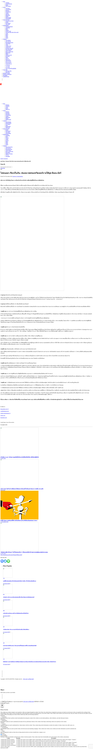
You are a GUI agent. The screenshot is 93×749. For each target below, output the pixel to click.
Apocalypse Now (9, 146)
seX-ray (7, 58)
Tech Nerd (8, 24)
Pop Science (8, 23)
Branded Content (6, 73)
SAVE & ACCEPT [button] (4, 747)
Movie (7, 34)
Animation (8, 27)
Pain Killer (8, 152)
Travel (7, 38)
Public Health (8, 17)
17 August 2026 (6, 648)
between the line (9, 149)
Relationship (8, 126)
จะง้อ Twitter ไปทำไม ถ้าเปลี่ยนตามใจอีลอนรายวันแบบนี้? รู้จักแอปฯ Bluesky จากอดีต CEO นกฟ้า (22, 488)
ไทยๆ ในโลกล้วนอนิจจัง (11, 68)
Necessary (4, 734)
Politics (7, 16)
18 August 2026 (6, 583)
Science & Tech (6, 19)
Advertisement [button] (3, 726)
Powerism (8, 56)
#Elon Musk (3, 554)
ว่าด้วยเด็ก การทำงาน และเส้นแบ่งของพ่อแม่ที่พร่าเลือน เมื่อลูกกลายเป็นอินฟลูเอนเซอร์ (18, 597)
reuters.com (3, 415)
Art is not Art (8, 41)
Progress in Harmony (7, 74)
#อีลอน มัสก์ (19, 554)
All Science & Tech (9, 20)
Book (7, 28)
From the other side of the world (12, 32)
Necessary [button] (3, 733)
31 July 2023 (3, 553)
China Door (8, 43)
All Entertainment (9, 26)
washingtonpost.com (5, 411)
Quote (7, 107)
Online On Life (9, 55)
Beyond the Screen (9, 42)
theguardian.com (4, 409)
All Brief (7, 2)
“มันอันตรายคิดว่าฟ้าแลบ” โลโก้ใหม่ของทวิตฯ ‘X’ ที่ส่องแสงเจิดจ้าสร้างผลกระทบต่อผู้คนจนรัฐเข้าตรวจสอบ (24, 552)
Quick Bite (5, 69)
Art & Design (8, 9)
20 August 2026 (6, 615)
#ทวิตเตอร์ (14, 554)
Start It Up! (8, 59)
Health (7, 22)
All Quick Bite (8, 70)
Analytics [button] (2, 722)
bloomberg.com (4, 417)
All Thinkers (8, 40)
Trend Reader (8, 60)
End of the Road (9, 49)
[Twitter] (5, 561)
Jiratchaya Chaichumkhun (17, 176)
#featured (7, 554)
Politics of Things (9, 153)
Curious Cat (8, 47)
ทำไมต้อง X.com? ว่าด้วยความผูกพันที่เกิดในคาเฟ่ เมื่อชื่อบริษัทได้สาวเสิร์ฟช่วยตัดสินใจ (20, 457)
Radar (7, 57)
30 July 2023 (3, 458)
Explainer (7, 106)
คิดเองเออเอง (8, 62)
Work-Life (8, 127)
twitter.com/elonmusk (5, 413)
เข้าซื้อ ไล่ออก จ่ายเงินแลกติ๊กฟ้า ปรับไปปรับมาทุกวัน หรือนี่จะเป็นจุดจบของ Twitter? (19, 520)
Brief (4, 1)
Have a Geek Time (9, 51)
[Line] (8, 561)
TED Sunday (8, 6)
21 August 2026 (6, 632)
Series (7, 36)
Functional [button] (3, 715)
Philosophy (8, 15)
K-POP (7, 140)
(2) (8, 409)
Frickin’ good (8, 31)
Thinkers (5, 39)
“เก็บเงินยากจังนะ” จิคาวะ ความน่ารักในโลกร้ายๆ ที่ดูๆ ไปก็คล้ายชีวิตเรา (16, 629)
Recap (7, 5)
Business (7, 10)
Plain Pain (8, 72)
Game (7, 33)
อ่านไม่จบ (8, 65)
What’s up (8, 109)
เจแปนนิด (8, 66)
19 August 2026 (6, 664)
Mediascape (8, 52)
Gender (7, 12)
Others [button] (2, 729)
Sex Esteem (8, 124)
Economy (7, 112)
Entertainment (6, 25)
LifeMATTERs (6, 76)
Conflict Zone (8, 45)
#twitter (10, 554)
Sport (7, 125)
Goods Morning (9, 3)
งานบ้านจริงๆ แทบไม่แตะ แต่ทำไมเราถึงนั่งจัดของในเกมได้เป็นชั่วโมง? (16, 613)
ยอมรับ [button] (7, 703)
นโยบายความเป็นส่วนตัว (28, 679)
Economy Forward (9, 48)
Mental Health (8, 123)
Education (8, 113)
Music (7, 35)
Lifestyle (7, 14)
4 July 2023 (3, 490)
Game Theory (8, 50)
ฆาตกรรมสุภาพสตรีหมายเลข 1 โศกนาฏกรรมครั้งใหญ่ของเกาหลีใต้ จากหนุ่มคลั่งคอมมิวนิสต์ (19, 645)
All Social (8, 8)
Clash (7, 44)
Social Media (8, 18)
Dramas (7, 30)
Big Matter (5, 75)
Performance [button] (3, 719)
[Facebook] (2, 561)
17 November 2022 (4, 521)
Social (4, 7)
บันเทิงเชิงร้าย (9, 63)
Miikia (7, 53)
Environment (8, 11)
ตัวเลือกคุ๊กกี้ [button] (3, 703)
